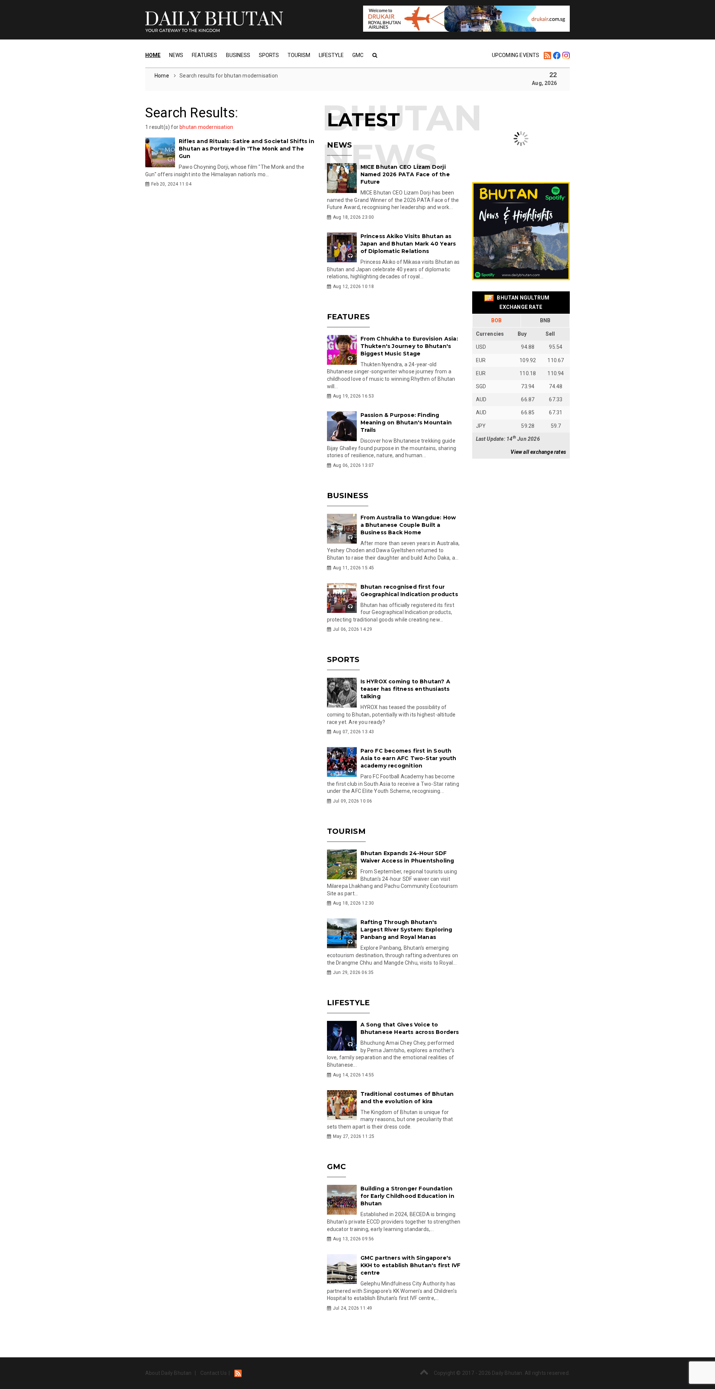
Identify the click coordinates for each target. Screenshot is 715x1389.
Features (204, 55)
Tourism (298, 55)
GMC (357, 55)
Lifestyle (331, 55)
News (176, 55)
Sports (269, 55)
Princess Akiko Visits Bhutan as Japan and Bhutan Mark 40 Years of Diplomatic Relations (408, 243)
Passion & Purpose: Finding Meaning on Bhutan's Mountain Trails (406, 422)
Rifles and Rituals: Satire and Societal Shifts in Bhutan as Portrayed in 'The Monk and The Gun (246, 148)
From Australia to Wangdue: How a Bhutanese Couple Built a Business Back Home (408, 525)
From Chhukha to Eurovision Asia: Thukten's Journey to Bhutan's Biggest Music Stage (409, 346)
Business (238, 55)
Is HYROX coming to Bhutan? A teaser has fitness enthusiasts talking (405, 689)
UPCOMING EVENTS (516, 55)
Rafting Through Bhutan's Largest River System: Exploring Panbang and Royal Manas (406, 929)
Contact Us (213, 1373)
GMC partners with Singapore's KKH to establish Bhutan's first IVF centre (410, 1265)
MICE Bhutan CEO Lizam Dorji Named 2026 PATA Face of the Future (405, 174)
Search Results (190, 113)
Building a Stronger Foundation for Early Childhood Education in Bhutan (407, 1196)
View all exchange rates (538, 452)
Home (153, 55)
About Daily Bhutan (168, 1373)
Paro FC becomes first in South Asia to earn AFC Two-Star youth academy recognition (408, 758)
